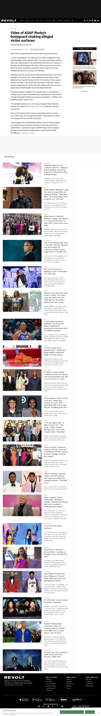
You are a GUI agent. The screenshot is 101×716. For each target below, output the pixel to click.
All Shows (48, 679)
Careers (68, 688)
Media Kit (68, 686)
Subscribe (67, 20)
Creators (59, 20)
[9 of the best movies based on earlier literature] (22, 608)
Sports (46, 319)
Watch (27, 20)
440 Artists (49, 690)
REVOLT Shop (90, 686)
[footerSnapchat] (48, 707)
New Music (47, 163)
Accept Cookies (90, 712)
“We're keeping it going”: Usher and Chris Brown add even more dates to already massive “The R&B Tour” (55, 478)
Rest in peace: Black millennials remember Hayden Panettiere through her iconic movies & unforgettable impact (56, 502)
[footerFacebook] (53, 707)
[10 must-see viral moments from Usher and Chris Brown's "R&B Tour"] (22, 660)
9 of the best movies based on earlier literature (56, 601)
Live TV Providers (50, 684)
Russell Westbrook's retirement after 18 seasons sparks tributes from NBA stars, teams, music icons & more (54, 628)
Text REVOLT (89, 684)
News (53, 20)
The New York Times (35, 106)
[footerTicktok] (43, 707)
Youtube (98, 20)
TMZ (28, 58)
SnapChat (90, 20)
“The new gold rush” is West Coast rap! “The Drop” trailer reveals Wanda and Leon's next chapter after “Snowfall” (54, 427)
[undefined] (85, 58)
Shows (22, 20)
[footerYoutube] (62, 707)
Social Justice (39, 20)
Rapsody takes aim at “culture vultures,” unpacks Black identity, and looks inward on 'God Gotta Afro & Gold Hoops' (56, 170)
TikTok (87, 20)
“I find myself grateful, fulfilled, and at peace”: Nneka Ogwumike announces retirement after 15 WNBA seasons (56, 326)
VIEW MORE (84, 91)
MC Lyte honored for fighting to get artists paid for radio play (55, 271)
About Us (68, 679)
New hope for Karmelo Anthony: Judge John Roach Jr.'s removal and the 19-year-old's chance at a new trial (56, 220)
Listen (32, 20)
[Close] (98, 712)
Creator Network (50, 688)
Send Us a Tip (70, 684)
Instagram (84, 20)
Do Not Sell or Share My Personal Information (72, 712)
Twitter (95, 20)
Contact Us (89, 681)
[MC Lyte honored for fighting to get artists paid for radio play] (22, 277)
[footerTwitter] (57, 707)
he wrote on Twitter (27, 133)
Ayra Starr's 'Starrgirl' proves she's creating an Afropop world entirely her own (55, 553)
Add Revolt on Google (38, 49)
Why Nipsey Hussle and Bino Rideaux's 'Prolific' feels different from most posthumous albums (55, 577)
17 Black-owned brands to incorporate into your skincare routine (84, 87)
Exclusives (48, 20)
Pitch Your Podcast (51, 686)
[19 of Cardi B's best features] (22, 534)
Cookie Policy (13, 714)
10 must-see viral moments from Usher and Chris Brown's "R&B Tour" (56, 654)
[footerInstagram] (39, 707)
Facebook (92, 20)
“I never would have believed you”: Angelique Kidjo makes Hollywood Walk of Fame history (55, 351)
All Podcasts (49, 681)
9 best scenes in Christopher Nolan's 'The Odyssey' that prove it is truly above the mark (84, 67)
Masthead (69, 681)
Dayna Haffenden (17, 49)
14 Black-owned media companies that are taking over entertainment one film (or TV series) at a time (56, 375)
